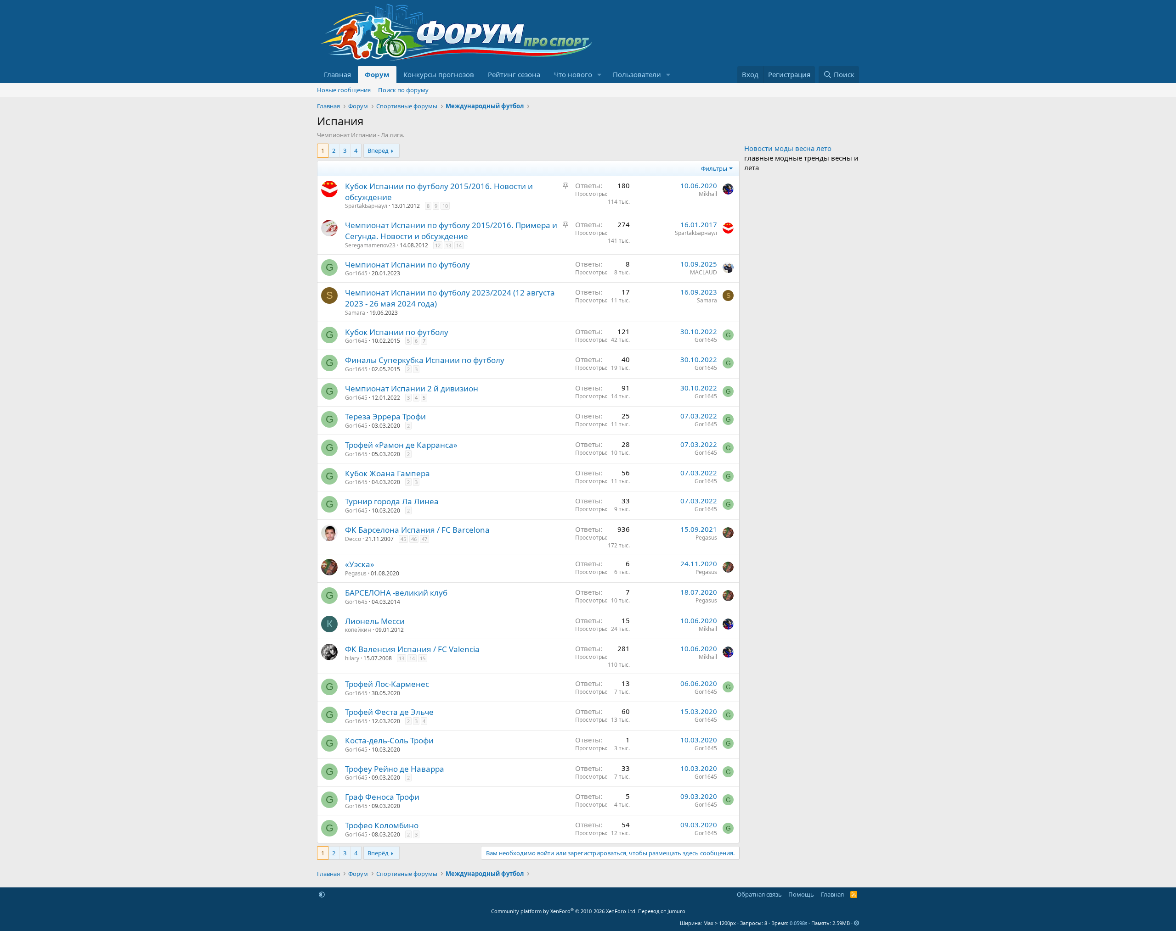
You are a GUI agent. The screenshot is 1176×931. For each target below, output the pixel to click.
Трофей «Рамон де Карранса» (401, 445)
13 (448, 245)
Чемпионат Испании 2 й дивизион (411, 388)
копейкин (358, 630)
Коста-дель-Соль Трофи (389, 740)
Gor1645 (356, 273)
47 (424, 538)
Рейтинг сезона (514, 74)
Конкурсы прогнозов (438, 74)
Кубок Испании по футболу (396, 332)
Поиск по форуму (403, 90)
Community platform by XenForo (564, 911)
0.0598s (798, 923)
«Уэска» (359, 564)
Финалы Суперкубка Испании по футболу (424, 360)
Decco (353, 539)
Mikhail (708, 194)
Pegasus (706, 537)
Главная (337, 74)
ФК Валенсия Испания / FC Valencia (412, 649)
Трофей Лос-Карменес (387, 684)
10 (445, 205)
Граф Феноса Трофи (382, 797)
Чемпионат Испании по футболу (407, 264)
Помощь (801, 894)
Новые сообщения (344, 90)
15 (422, 658)
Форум (377, 74)
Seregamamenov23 (370, 245)
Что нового (573, 74)
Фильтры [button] (714, 168)
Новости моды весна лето (787, 148)
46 (414, 538)
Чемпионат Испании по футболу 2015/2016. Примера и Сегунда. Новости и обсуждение (451, 230)
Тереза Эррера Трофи (385, 416)
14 (459, 245)
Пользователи (637, 74)
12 (438, 245)
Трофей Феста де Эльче (389, 712)
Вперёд (378, 150)
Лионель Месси (375, 621)
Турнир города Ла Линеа (392, 501)
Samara (355, 313)
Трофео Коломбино (381, 825)
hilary (352, 658)
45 (403, 538)
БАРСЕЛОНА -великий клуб (396, 592)
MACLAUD (703, 272)
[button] (599, 74)
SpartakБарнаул (366, 206)
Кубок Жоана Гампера (387, 473)
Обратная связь (759, 894)
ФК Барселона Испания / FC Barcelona (417, 529)
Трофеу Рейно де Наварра (394, 769)
